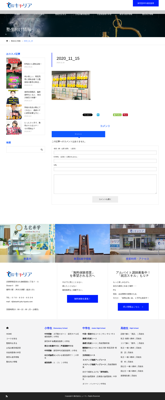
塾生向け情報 (147, 14)
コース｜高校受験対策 (96, 343)
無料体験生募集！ (82, 299)
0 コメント (78, 134)
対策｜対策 (58, 346)
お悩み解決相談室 (82, 14)
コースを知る (39, 14)
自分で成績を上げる (96, 372)
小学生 (55, 328)
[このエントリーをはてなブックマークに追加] (98, 115)
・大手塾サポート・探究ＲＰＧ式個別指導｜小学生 (61, 335)
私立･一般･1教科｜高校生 (131, 348)
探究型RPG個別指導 (146, 3)
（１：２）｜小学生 (56, 362)
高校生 (129, 328)
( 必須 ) (65, 148)
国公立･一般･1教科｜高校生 (132, 366)
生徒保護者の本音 (104, 14)
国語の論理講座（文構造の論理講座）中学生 (99, 377)
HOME (17, 14)
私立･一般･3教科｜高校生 (131, 357)
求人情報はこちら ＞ (133, 307)
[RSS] (6, 396)
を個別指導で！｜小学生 (61, 356)
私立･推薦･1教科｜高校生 (131, 338)
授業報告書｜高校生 (129, 376)
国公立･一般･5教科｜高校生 (132, 371)
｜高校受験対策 (99, 365)
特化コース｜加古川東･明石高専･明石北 (99, 349)
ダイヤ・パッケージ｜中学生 (94, 384)
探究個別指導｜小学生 (57, 341)
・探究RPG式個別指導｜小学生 (60, 350)
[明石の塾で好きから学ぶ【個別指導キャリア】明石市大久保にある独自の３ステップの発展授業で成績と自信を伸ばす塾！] (19, 5)
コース (89, 338)
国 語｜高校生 (127, 352)
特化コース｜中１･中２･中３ (98, 334)
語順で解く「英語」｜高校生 (132, 334)
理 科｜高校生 (127, 362)
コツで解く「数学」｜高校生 (132, 343)
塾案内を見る (60, 14)
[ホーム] (7, 41)
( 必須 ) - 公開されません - (66, 157)
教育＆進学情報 (126, 14)
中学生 (93, 328)
